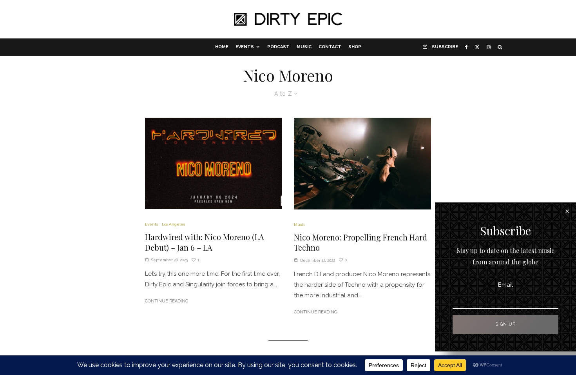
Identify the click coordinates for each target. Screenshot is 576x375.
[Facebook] (466, 47)
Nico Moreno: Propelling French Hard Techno (360, 242)
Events (244, 46)
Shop (354, 46)
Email (505, 284)
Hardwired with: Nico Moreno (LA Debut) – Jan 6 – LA (204, 242)
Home (221, 46)
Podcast (278, 46)
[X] (477, 47)
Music (304, 46)
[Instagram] (488, 47)
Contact (330, 46)
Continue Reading (166, 301)
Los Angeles (173, 224)
